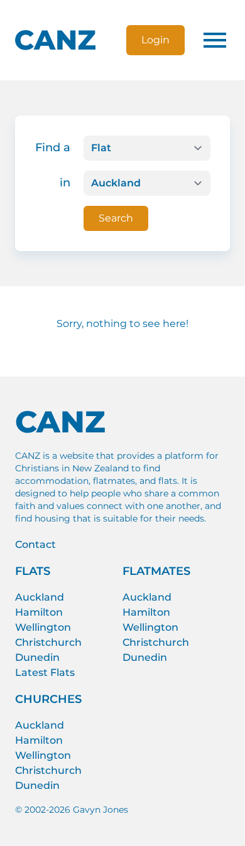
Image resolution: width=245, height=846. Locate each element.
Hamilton (39, 612)
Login (155, 40)
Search (116, 218)
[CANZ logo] (55, 40)
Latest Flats (45, 672)
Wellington (43, 627)
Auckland (39, 597)
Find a (52, 147)
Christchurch (48, 642)
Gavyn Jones (100, 809)
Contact (35, 544)
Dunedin (37, 657)
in (65, 183)
